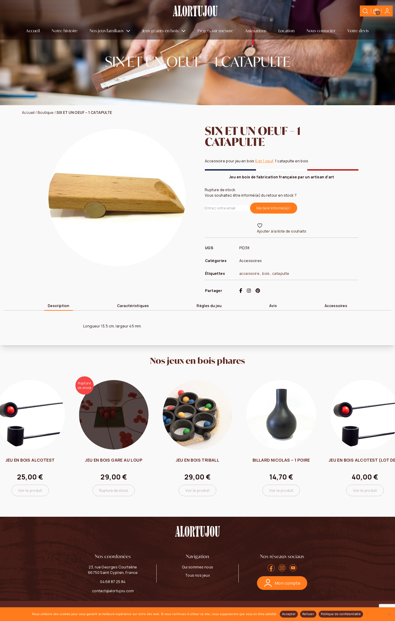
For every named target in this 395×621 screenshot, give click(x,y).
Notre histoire (65, 30)
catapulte (280, 273)
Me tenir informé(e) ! (273, 208)
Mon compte (287, 583)
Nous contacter (321, 30)
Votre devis (358, 30)
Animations (256, 30)
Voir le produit (30, 490)
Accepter (289, 614)
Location (286, 30)
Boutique (45, 112)
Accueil (33, 30)
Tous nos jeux (197, 575)
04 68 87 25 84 (113, 581)
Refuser (308, 614)
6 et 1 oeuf (264, 160)
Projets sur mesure (215, 30)
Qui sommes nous (197, 567)
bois (266, 273)
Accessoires (250, 260)
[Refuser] (389, 614)
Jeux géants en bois (160, 30)
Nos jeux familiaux (106, 30)
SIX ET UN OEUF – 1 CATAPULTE (84, 112)
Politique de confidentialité (341, 614)
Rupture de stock (113, 490)
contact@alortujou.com (113, 590)
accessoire (249, 273)
